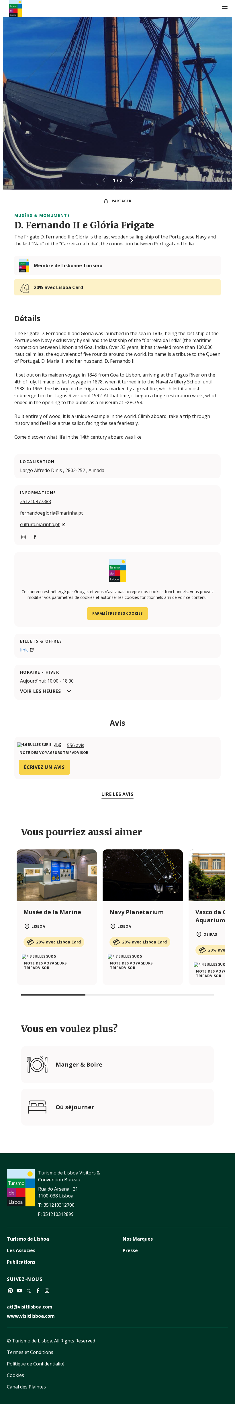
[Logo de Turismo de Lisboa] (15, 8)
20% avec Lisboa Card (58, 287)
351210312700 (59, 1205)
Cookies (15, 1375)
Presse (130, 1250)
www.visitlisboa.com (31, 1316)
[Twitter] (28, 1290)
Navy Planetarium (136, 912)
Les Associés (21, 1250)
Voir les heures (40, 691)
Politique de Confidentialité (35, 1364)
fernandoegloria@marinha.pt (51, 513)
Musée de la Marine (52, 912)
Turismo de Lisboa (28, 1239)
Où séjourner (75, 1107)
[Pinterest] (10, 1290)
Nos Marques (138, 1239)
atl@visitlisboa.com (29, 1307)
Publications (21, 1262)
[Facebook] (37, 1290)
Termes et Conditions (30, 1352)
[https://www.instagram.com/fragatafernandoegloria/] (23, 537)
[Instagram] (47, 1290)
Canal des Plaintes (26, 1387)
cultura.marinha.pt (40, 524)
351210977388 (35, 501)
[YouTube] (19, 1290)
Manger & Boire (79, 1064)
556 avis (75, 745)
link (24, 650)
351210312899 (58, 1214)
